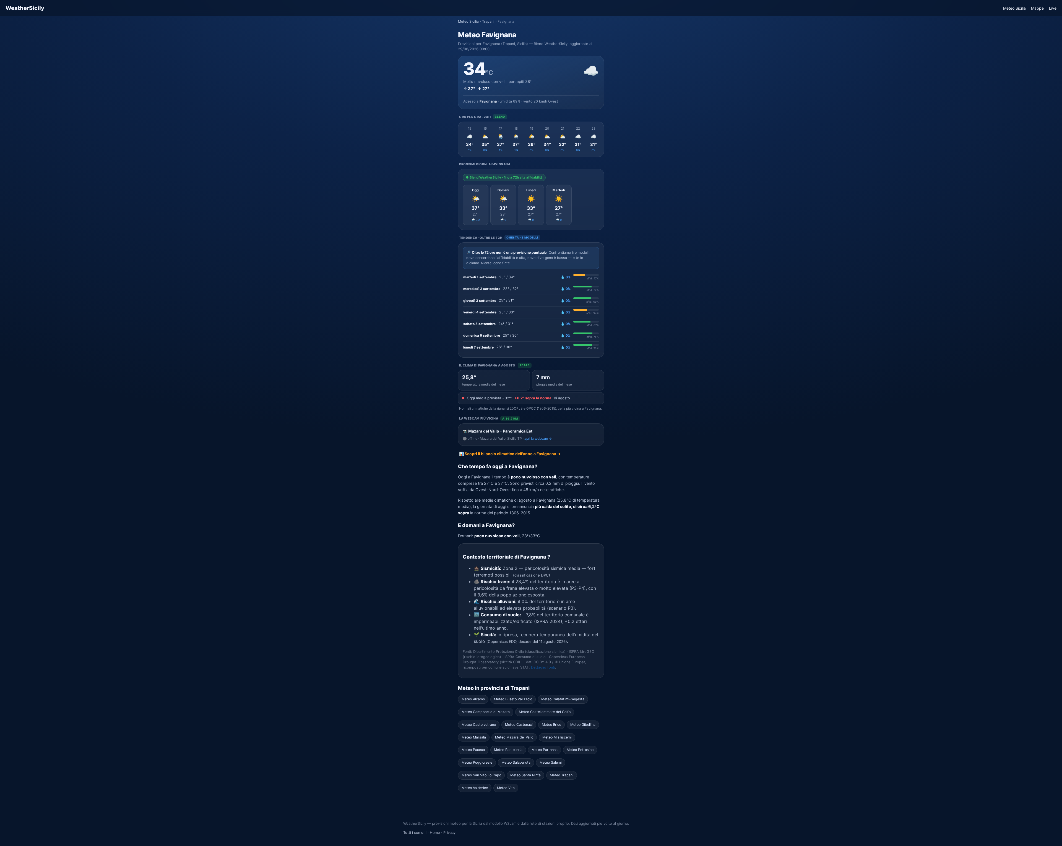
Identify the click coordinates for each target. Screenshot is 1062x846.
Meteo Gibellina (582, 724)
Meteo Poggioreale (477, 762)
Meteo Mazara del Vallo (514, 737)
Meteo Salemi (551, 762)
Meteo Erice (551, 724)
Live (1052, 8)
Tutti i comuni (414, 832)
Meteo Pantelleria (508, 750)
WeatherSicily (25, 8)
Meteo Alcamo (473, 699)
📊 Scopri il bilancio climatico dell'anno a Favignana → (510, 453)
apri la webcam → (538, 438)
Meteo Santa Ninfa (525, 775)
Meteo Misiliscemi (557, 737)
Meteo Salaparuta (515, 762)
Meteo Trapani (561, 775)
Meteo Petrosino (580, 750)
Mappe (1037, 8)
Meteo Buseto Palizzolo (513, 699)
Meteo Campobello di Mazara (486, 712)
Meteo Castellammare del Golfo (545, 712)
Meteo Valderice (475, 788)
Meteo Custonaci (519, 724)
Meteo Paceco (473, 750)
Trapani (488, 21)
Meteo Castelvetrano (479, 724)
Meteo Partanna (545, 750)
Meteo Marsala (474, 737)
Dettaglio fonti (543, 667)
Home (435, 832)
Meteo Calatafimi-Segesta (562, 699)
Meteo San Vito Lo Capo (481, 775)
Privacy (449, 832)
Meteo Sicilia (1014, 8)
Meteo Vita (506, 788)
